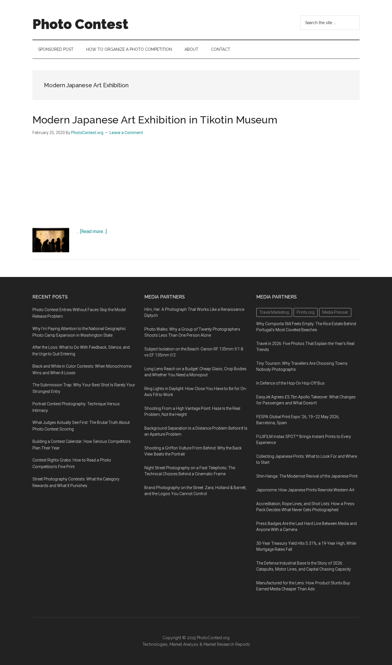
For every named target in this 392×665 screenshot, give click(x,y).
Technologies (155, 644)
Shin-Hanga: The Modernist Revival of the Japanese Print (307, 476)
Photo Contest (80, 24)
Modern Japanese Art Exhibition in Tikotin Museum (154, 120)
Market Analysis (184, 644)
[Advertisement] (196, 185)
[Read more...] (93, 231)
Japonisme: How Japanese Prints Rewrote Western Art (305, 490)
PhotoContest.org (213, 637)
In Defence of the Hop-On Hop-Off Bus (290, 383)
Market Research (218, 644)
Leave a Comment (126, 132)
